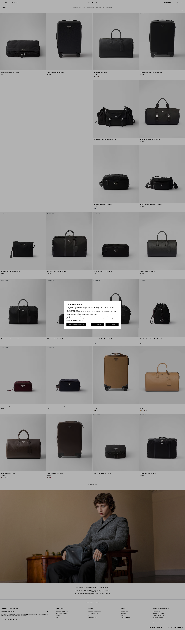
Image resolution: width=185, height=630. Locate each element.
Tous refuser (97, 325)
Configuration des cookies (76, 325)
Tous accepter (112, 325)
